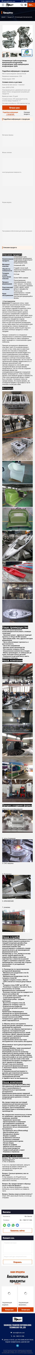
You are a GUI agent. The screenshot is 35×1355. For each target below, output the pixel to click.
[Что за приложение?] (13, 1225)
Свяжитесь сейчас (17, 1230)
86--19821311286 (28, 1)
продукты (10, 17)
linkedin (17, 1345)
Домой (3, 17)
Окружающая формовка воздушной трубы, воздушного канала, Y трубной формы (8, 1304)
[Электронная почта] (17, 1225)
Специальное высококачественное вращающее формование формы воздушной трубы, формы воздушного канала (26, 1304)
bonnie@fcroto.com (9, 1)
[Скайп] (9, 1225)
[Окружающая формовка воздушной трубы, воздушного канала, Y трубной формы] (9, 1293)
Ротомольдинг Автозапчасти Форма (25, 17)
